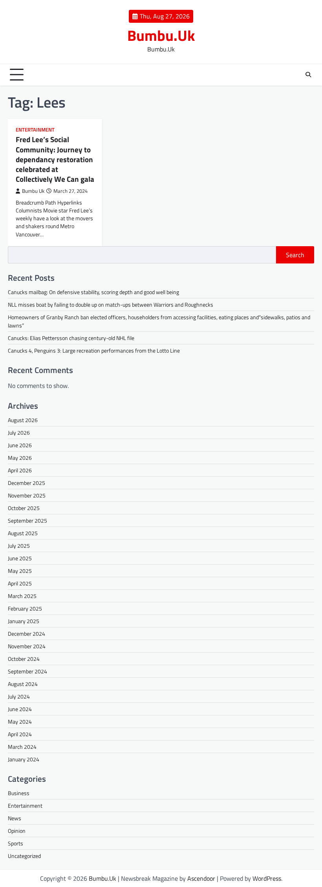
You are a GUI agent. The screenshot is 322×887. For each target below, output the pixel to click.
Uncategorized (24, 856)
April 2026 (20, 470)
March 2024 (22, 747)
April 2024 (20, 734)
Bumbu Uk (33, 191)
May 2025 (20, 571)
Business (18, 793)
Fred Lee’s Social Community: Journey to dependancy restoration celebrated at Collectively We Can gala (55, 159)
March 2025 (22, 596)
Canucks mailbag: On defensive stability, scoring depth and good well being (93, 292)
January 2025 (23, 621)
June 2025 (20, 558)
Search (295, 255)
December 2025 (26, 483)
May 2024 (20, 721)
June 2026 (20, 445)
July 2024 (19, 696)
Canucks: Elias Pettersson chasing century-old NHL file (71, 338)
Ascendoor (201, 878)
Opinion (17, 831)
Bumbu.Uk (161, 35)
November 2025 (27, 495)
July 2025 (19, 545)
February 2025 (25, 608)
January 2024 (23, 759)
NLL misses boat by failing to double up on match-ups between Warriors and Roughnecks (110, 304)
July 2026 (19, 432)
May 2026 (20, 458)
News (14, 818)
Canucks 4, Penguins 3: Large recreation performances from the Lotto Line (94, 350)
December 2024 (26, 633)
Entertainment (35, 130)
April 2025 (20, 583)
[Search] (308, 74)
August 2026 (23, 420)
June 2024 (20, 709)
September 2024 (27, 671)
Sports (15, 843)
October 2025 (24, 508)
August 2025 (23, 533)
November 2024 (27, 646)
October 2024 (24, 659)
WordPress (266, 878)
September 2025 (27, 520)
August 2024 (23, 684)
